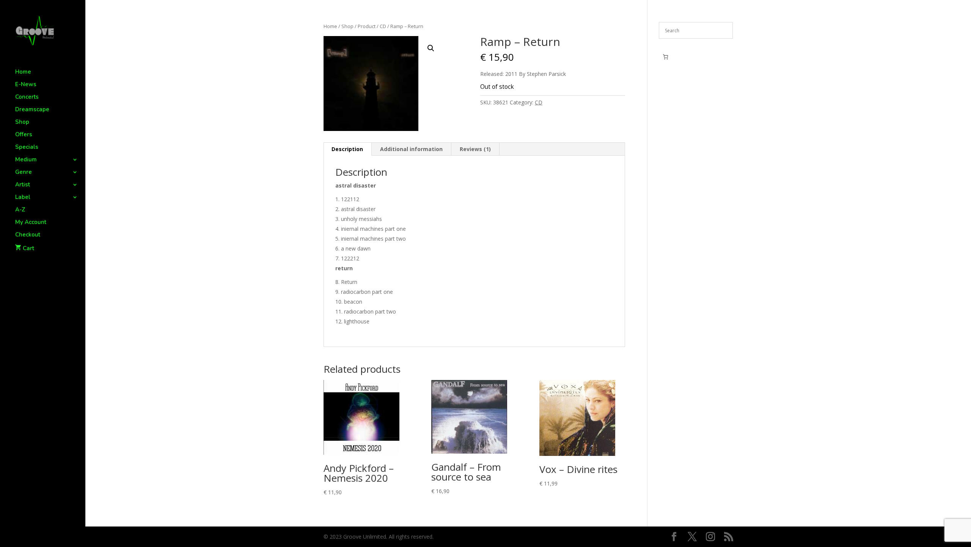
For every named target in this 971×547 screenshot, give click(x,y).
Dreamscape (32, 110)
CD (383, 26)
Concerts (27, 97)
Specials (26, 147)
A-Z (20, 210)
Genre (23, 172)
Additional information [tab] (411, 149)
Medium (26, 160)
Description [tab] (347, 149)
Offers (23, 135)
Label (22, 197)
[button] (431, 48)
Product (367, 26)
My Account (30, 222)
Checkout (27, 235)
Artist (22, 185)
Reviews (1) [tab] (475, 149)
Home (23, 72)
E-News (25, 85)
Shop (22, 122)
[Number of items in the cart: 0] (665, 56)
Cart (28, 248)
